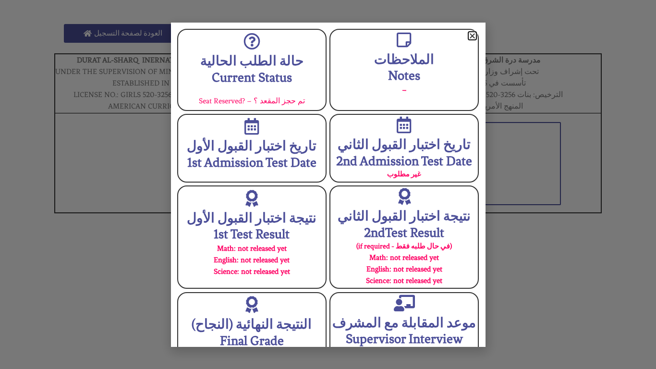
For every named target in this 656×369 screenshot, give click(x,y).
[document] (328, 184)
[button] (472, 35)
